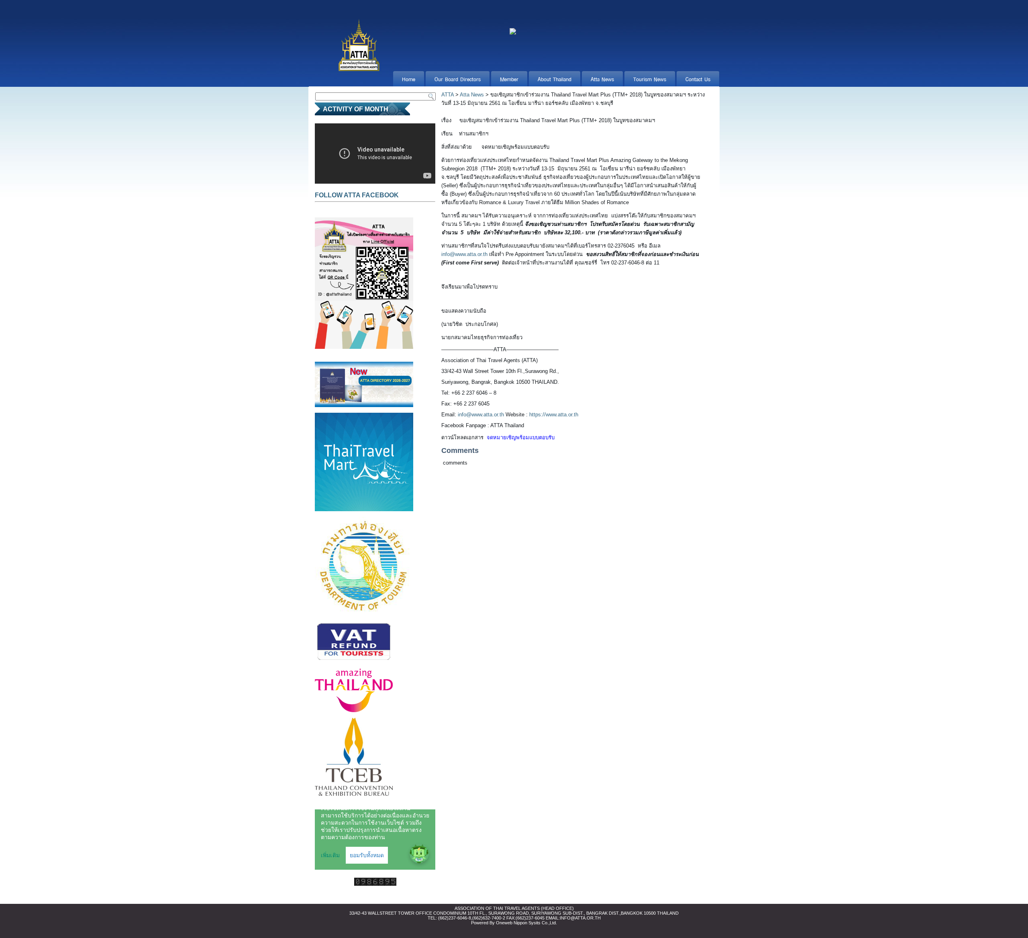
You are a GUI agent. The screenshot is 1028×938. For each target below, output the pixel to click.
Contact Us (697, 79)
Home (408, 79)
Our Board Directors (457, 79)
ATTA (447, 95)
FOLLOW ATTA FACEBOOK (357, 195)
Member (509, 79)
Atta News (602, 79)
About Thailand (554, 79)
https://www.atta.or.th (553, 415)
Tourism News (649, 79)
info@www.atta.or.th (464, 254)
